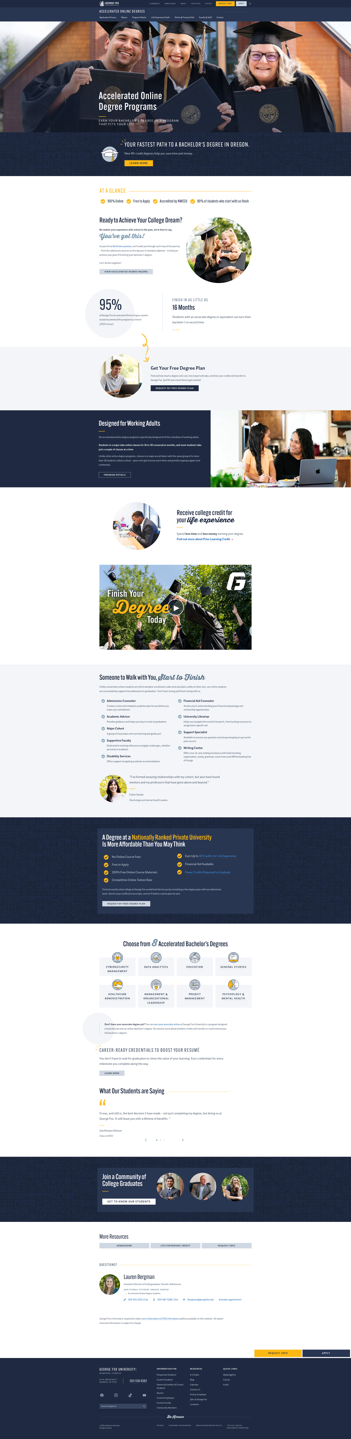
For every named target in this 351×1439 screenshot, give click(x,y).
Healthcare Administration (117, 996)
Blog (192, 1380)
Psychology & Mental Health (233, 996)
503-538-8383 (138, 1381)
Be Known (175, 1417)
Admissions (170, 3)
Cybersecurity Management (117, 969)
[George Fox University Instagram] (116, 1395)
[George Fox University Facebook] (101, 1395)
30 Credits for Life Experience (217, 856)
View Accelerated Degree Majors (126, 271)
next (183, 1141)
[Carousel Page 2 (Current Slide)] (160, 1140)
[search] (144, 1406)
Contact (220, 17)
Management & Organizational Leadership (156, 998)
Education (194, 967)
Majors (124, 17)
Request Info (225, 3)
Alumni (160, 1393)
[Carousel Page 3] (164, 1140)
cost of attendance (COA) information (160, 1319)
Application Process (107, 17)
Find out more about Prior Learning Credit (203, 539)
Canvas (226, 1380)
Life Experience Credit (160, 17)
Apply (241, 3)
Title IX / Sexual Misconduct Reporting (238, 1426)
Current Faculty (164, 1403)
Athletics (195, 3)
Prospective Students (166, 1375)
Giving (208, 3)
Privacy (160, 1425)
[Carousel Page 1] (156, 1140)
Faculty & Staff (205, 17)
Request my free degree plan (126, 904)
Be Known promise (122, 246)
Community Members (167, 1408)
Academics (155, 3)
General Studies (233, 967)
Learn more (139, 163)
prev (146, 1141)
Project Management (195, 996)
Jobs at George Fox (198, 1399)
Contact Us (195, 1389)
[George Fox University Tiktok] (130, 1395)
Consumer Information (180, 1425)
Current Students (165, 1380)
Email (225, 1384)
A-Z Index (194, 1375)
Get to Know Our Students (129, 1202)
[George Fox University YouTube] (144, 1395)
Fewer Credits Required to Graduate (207, 872)
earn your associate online (167, 1024)
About (183, 3)
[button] (250, 3)
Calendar (194, 1384)
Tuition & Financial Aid (184, 17)
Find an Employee (198, 1394)
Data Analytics (156, 967)
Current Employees (165, 1398)
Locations (194, 1404)
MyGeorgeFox (229, 1375)
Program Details (139, 17)
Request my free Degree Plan (175, 388)
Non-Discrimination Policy (209, 1425)
